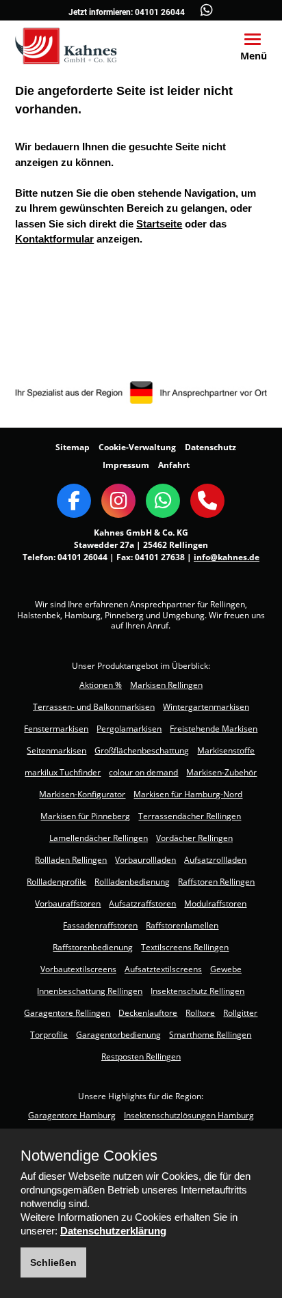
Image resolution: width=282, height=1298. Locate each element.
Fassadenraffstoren (100, 925)
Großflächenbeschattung (141, 750)
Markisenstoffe (226, 750)
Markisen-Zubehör (221, 772)
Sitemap (72, 447)
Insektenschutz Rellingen (197, 991)
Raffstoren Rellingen (216, 881)
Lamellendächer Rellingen (98, 838)
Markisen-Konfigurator (82, 794)
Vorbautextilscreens (78, 969)
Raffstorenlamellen (182, 925)
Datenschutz (210, 447)
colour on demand (143, 772)
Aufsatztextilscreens (163, 969)
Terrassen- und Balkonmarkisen (94, 707)
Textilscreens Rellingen (185, 947)
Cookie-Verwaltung (137, 447)
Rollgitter (240, 1013)
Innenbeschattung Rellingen (89, 991)
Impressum (126, 465)
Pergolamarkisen (129, 728)
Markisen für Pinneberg (85, 816)
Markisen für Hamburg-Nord (187, 794)
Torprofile (49, 1034)
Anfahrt (174, 465)
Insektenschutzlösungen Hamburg (189, 1115)
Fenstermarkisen (56, 728)
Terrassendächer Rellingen (189, 816)
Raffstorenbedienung (93, 947)
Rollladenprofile (56, 881)
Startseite (159, 224)
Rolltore (200, 1013)
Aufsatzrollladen (215, 860)
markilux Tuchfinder (63, 772)
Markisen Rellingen (166, 685)
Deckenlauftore (147, 1013)
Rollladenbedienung (132, 881)
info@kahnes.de (226, 557)
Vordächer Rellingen (194, 838)
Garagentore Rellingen (67, 1013)
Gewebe (226, 969)
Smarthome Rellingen (210, 1034)
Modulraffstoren (215, 903)
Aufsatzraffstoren (142, 903)
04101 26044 (160, 12)
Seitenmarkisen (56, 750)
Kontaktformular (54, 239)
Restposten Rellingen (141, 1056)
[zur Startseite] (66, 45)
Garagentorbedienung (118, 1034)
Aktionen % (100, 685)
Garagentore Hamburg (72, 1115)
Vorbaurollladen (145, 860)
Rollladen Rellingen (71, 860)
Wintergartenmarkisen (206, 707)
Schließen (53, 1262)
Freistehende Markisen (213, 728)
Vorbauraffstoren (68, 903)
